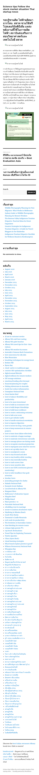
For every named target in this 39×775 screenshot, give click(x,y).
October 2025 (10, 288)
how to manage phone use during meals (20, 441)
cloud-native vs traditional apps (17, 368)
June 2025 (8, 293)
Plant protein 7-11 (11, 502)
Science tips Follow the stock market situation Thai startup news (18, 9)
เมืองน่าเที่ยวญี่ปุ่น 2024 (13, 696)
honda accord (8, 751)
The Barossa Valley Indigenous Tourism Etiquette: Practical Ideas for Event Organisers (20, 221)
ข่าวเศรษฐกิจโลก (10, 609)
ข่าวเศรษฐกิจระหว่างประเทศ (14, 604)
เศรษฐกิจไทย (9, 714)
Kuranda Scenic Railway (14, 486)
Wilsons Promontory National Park (18, 546)
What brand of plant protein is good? (19, 544)
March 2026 (9, 277)
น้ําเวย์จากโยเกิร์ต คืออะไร (13, 620)
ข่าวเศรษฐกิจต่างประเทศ (13, 601)
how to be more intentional (15, 402)
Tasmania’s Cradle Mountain (16, 517)
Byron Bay (9, 365)
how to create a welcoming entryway (18, 413)
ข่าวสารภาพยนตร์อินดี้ (12, 573)
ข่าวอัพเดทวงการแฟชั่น (12, 583)
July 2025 (8, 290)
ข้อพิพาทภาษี (9, 559)
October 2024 (10, 303)
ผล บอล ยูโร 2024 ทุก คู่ (13, 625)
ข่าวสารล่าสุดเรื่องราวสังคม (14, 578)
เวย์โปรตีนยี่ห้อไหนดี (11, 706)
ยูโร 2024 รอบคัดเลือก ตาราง (15, 638)
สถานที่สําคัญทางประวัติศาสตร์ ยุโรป (17, 664)
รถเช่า (7, 651)
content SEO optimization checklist (18, 371)
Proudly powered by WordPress (22, 771)
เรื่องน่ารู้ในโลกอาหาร (12, 698)
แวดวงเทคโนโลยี (10, 719)
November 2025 (11, 285)
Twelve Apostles (11, 536)
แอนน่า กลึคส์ (7, 757)
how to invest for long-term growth (18, 426)
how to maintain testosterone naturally (20, 439)
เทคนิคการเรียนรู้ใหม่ (12, 685)
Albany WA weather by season (16, 350)
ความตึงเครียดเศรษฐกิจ (13, 612)
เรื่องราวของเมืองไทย (12, 701)
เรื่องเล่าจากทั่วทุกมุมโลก (13, 704)
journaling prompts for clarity (16, 481)
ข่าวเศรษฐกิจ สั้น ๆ (11, 594)
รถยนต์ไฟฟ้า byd (10, 641)
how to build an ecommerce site (17, 405)
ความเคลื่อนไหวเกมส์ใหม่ (13, 615)
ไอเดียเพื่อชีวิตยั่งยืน (11, 733)
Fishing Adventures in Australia (17, 386)
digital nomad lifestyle (13, 373)
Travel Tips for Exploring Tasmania (18, 533)
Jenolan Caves (10, 478)
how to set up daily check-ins (16, 449)
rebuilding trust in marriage (15, 507)
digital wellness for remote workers (18, 376)
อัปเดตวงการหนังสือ (11, 675)
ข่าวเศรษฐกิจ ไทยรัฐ (11, 599)
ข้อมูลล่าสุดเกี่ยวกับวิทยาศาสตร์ (15, 562)
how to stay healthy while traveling (18, 457)
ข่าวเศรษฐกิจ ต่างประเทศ (13, 588)
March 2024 (9, 322)
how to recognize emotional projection (19, 444)
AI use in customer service (14, 336)
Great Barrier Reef (11, 394)
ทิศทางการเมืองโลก (11, 617)
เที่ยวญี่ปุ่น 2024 (10, 688)
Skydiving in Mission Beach (15, 512)
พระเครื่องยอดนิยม (11, 630)
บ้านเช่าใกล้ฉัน (8, 759)
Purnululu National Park (14, 504)
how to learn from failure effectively (18, 433)
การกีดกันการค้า (10, 552)
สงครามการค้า (10, 659)
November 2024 (11, 301)
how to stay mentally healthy (16, 460)
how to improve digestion (14, 423)
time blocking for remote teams (17, 525)
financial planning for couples (16, 384)
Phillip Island (10, 499)
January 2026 (10, 280)
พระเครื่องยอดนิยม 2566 (13, 633)
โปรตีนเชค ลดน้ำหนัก (12, 725)
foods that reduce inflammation (17, 389)
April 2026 (9, 274)
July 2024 (8, 311)
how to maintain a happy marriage (18, 436)
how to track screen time (14, 462)
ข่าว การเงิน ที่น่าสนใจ (12, 567)
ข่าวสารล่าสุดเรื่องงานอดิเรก (14, 575)
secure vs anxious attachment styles (18, 510)
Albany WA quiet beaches (14, 342)
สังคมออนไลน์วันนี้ (11, 667)
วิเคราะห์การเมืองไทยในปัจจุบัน (15, 654)
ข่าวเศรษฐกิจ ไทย (11, 596)
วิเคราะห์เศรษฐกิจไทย (12, 656)
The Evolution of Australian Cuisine (18, 523)
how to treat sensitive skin (15, 465)
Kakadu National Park (13, 483)
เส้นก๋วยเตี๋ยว (7, 754)
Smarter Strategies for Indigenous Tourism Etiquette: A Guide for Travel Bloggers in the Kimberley (19, 228)
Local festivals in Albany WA (15, 489)
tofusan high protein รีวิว (14, 528)
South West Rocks (11, 515)
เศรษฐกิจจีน (9, 712)
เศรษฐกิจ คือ (9, 709)
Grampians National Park (14, 392)
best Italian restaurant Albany (24, 743)
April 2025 (9, 295)
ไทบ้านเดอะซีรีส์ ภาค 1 (12, 727)
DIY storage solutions (13, 378)
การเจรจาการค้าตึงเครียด (13, 554)
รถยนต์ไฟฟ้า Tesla (11, 646)
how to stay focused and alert (16, 454)
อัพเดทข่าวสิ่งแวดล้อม (12, 677)
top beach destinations (13, 531)
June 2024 (8, 314)
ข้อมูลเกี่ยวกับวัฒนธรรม (13, 565)
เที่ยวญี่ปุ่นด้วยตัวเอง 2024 (13, 691)
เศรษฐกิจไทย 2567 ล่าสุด (13, 717)
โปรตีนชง (8, 722)
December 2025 (11, 282)
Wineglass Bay (10, 549)
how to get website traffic (14, 418)
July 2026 (8, 272)
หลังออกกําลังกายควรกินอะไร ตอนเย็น (17, 672)
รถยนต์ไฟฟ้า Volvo (11, 649)
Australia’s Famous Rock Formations (19, 352)
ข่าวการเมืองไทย (10, 570)
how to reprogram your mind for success (20, 447)
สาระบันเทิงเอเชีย (10, 670)
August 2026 (9, 269)
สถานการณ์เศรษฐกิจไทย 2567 (15, 662)
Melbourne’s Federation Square (17, 494)
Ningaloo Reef (10, 496)
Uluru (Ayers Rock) (12, 538)
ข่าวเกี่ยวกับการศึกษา (12, 586)
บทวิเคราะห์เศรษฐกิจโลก (13, 622)
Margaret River (10, 491)
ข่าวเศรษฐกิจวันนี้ (11, 607)
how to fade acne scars (13, 415)
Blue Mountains (11, 357)
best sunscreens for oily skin (15, 355)
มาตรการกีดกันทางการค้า (13, 636)
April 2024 (9, 319)
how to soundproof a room (15, 452)
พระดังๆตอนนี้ (9, 628)
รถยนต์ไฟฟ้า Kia (10, 643)
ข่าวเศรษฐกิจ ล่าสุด (11, 591)
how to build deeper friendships (17, 407)
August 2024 (9, 308)
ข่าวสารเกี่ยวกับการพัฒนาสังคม (15, 580)
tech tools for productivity (15, 520)
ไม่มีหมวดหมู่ (9, 730)
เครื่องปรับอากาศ (10, 683)
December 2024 (11, 298)
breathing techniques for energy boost (19, 360)
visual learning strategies (14, 541)
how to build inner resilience (15, 410)
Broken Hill (9, 363)
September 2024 (11, 306)
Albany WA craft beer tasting (15, 339)
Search (5, 189)
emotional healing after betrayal (17, 381)
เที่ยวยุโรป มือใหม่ (11, 693)
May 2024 (8, 316)
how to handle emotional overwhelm (19, 420)
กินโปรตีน (8, 557)
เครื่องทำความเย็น (11, 680)
